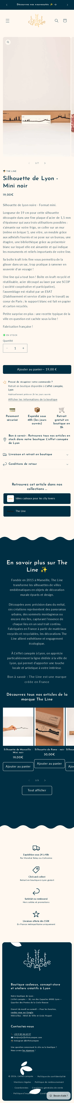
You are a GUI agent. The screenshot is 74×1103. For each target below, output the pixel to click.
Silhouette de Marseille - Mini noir (18, 751)
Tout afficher (37, 790)
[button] (7, 20)
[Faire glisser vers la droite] (45, 163)
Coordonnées (21, 1087)
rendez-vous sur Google (22, 1012)
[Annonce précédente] (6, 5)
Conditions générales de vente (47, 1087)
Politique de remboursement (49, 1082)
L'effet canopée (25, 1076)
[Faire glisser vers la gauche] (29, 163)
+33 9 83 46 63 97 (22, 1034)
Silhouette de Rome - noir (49, 750)
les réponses (28, 1050)
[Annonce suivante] (67, 5)
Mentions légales (22, 1082)
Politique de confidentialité (52, 1076)
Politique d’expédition (24, 1093)
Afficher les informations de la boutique (32, 399)
